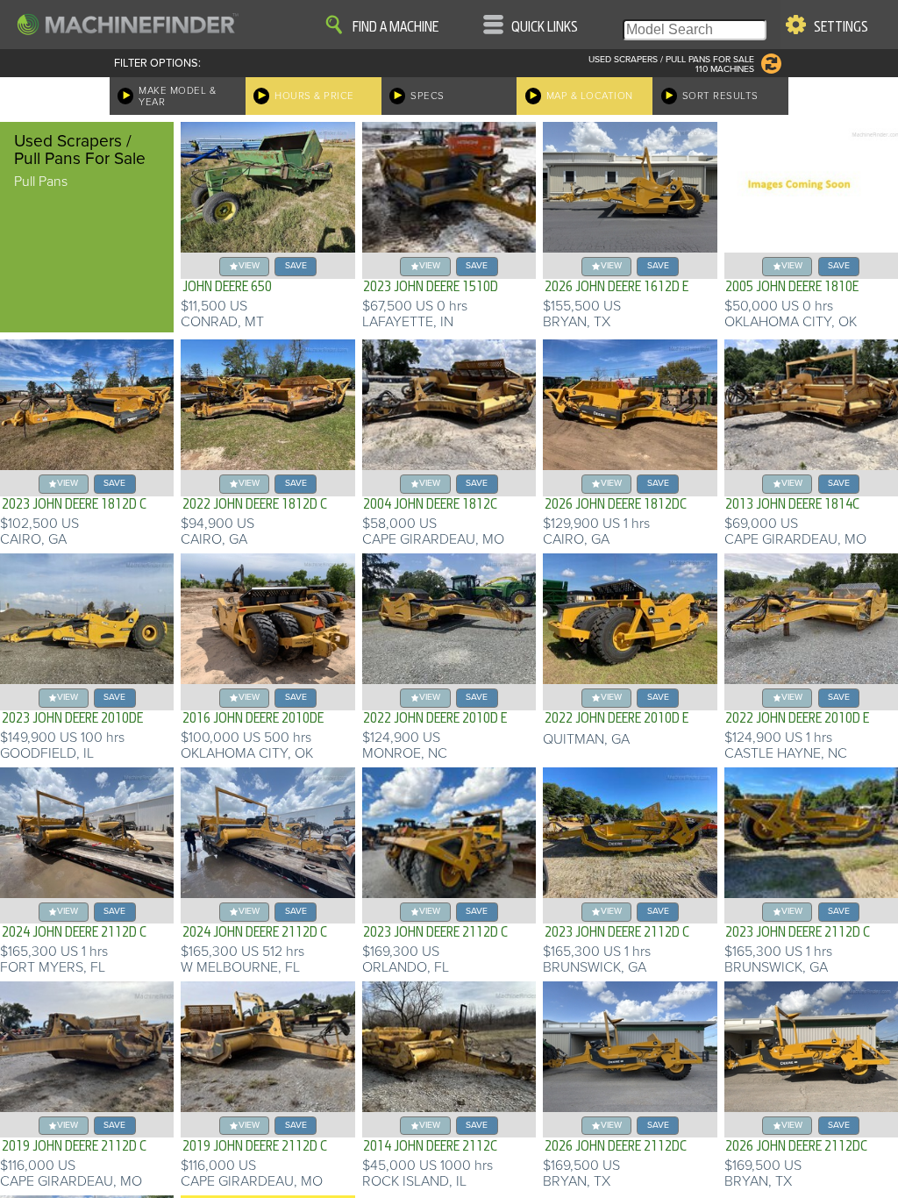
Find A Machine (395, 27)
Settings (841, 27)
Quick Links (544, 27)
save (296, 265)
